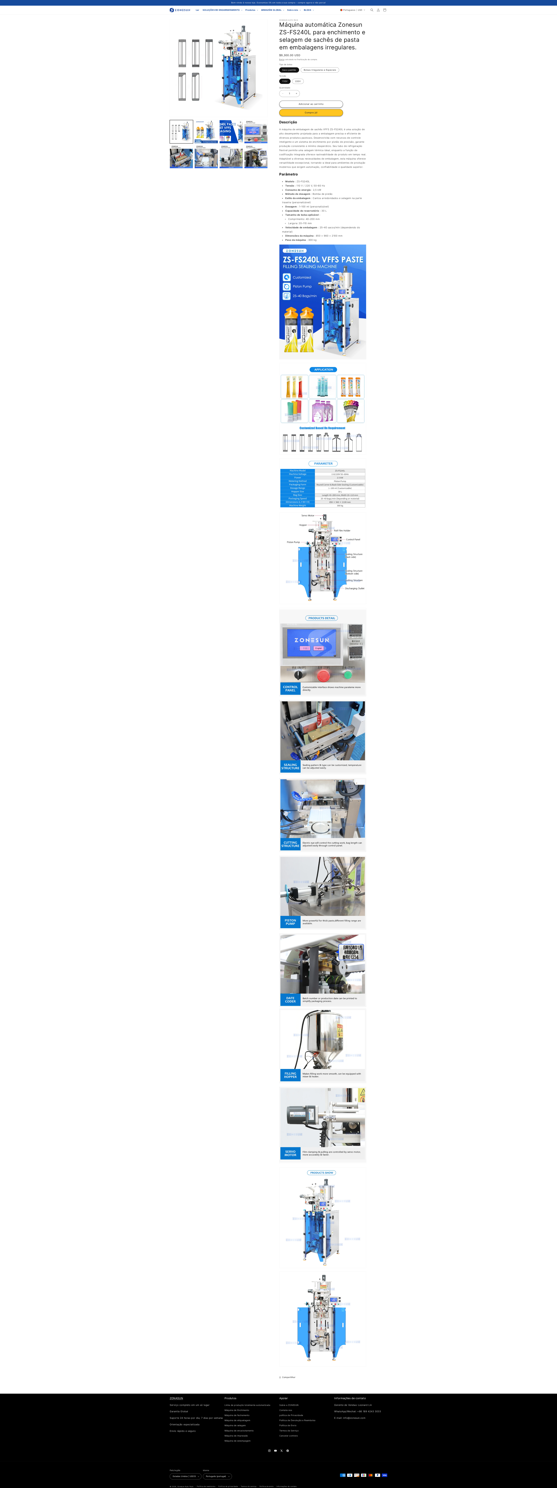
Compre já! (311, 112)
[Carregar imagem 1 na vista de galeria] (181, 131)
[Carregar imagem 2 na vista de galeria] (206, 131)
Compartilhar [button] (288, 1377)
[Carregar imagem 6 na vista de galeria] (231, 156)
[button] (222, 10)
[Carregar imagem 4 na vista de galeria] (181, 156)
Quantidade (284, 88)
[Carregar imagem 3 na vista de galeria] (256, 131)
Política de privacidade (228, 1486)
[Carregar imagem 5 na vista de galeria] (206, 156)
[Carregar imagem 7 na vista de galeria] (256, 156)
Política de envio (266, 1486)
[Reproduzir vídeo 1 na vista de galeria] (231, 131)
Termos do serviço (249, 1486)
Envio (281, 59)
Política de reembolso (206, 1486)
